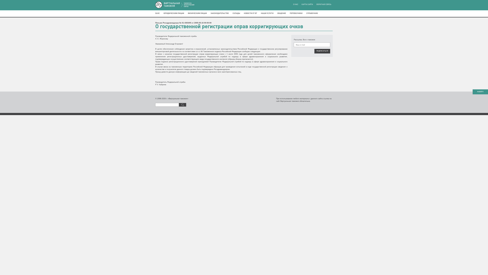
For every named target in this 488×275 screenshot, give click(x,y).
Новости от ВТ (250, 13)
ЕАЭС (157, 13)
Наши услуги (267, 13)
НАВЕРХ (480, 92)
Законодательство (220, 13)
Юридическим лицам (174, 13)
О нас (295, 4)
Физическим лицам (197, 13)
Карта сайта (307, 4)
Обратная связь (323, 4)
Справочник (312, 13)
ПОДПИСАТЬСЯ (322, 51)
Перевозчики (296, 13)
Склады (236, 13)
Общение (281, 13)
